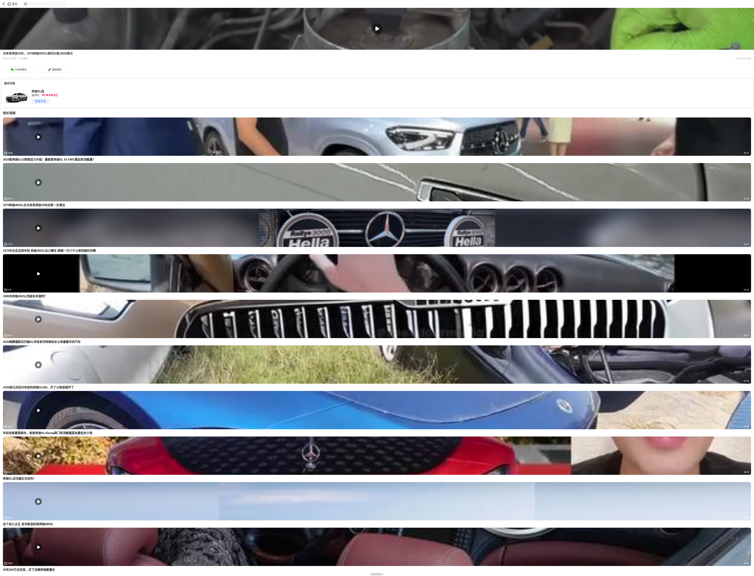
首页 (14, 4)
